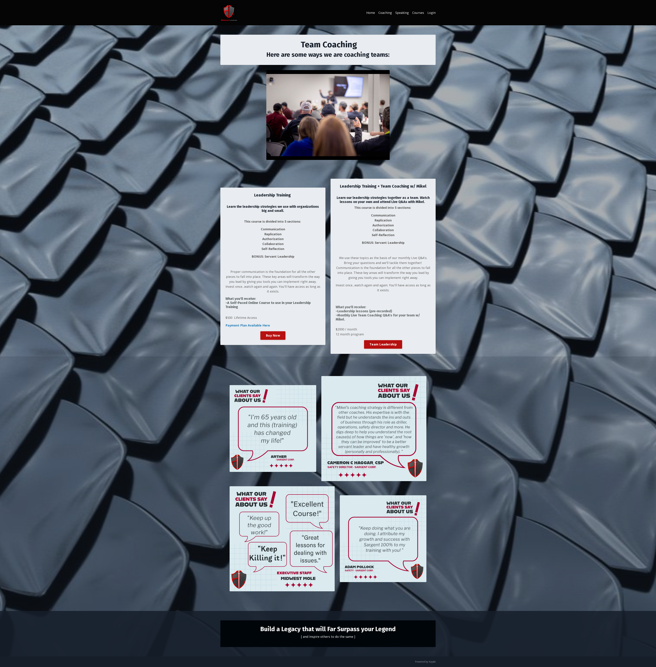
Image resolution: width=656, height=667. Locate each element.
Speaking (402, 13)
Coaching (385, 13)
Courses (418, 13)
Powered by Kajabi (425, 661)
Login (431, 13)
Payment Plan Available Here (248, 325)
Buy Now (273, 335)
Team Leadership (383, 344)
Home (370, 13)
